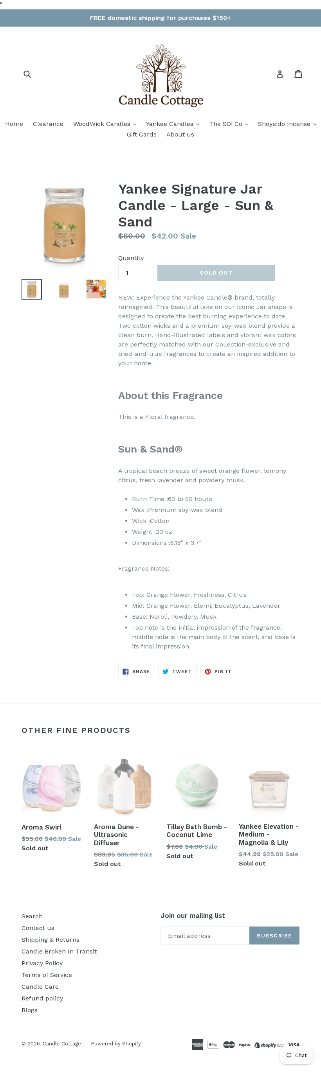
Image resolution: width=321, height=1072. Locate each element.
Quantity (131, 258)
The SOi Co (226, 123)
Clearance (48, 123)
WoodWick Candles (102, 123)
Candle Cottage (62, 1044)
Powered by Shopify (116, 1044)
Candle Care (40, 986)
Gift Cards (142, 134)
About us (180, 134)
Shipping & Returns (50, 939)
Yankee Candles (170, 123)
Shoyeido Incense (285, 123)
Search (32, 916)
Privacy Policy (42, 963)
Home (14, 123)
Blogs (30, 1010)
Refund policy (42, 998)
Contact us (38, 928)
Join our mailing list (192, 915)
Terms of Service (47, 975)
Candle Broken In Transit (59, 951)
